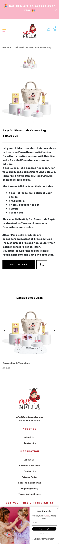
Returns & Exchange (29, 483)
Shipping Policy (29, 489)
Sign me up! (44, 529)
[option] (29, 64)
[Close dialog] (57, 509)
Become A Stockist (29, 466)
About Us (29, 437)
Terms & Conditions (29, 494)
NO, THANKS (44, 533)
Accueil (6, 47)
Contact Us (29, 443)
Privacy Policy (30, 477)
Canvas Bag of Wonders (16, 363)
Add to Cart (18, 264)
